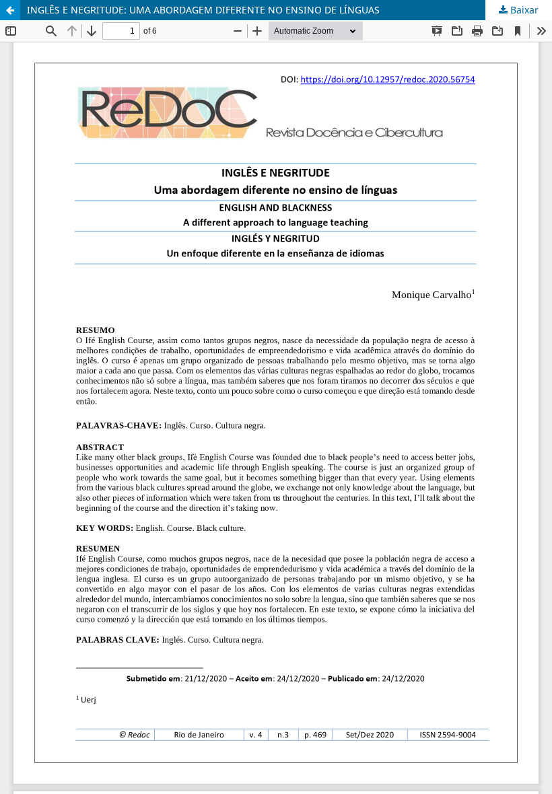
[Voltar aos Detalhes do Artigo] (10, 10)
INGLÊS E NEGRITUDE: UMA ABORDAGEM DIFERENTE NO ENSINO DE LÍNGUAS (203, 9)
